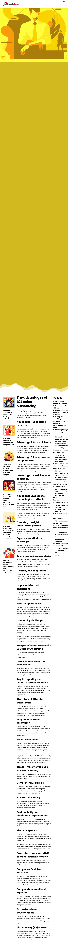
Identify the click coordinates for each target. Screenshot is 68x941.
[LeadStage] (11, 5)
